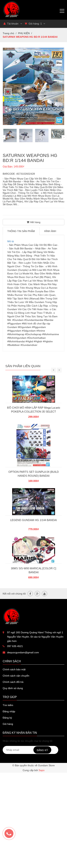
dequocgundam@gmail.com (23, 652)
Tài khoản (12, 23)
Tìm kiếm (8, 705)
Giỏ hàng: (35, 23)
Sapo (41, 770)
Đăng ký (7, 717)
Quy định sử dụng (13, 688)
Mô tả (10, 241)
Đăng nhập (9, 711)
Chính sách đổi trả (13, 681)
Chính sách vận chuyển (16, 675)
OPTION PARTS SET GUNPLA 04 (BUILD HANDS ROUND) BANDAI (33, 473)
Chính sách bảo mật (14, 669)
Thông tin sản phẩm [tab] (21, 231)
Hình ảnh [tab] (50, 231)
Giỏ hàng (8, 723)
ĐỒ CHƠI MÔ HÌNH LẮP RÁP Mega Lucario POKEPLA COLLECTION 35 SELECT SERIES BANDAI (33, 411)
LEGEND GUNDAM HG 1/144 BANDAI (33, 520)
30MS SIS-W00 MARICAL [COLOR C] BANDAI (33, 570)
